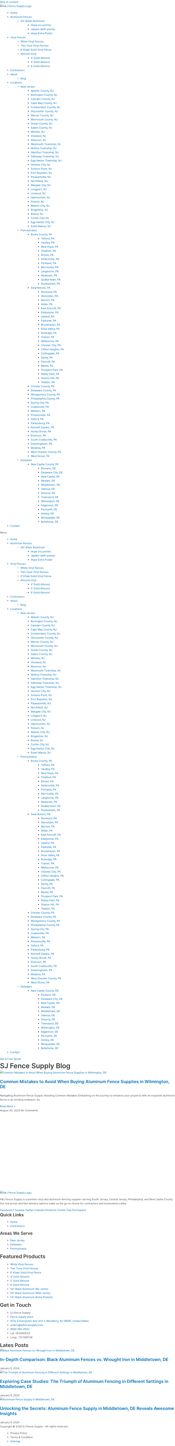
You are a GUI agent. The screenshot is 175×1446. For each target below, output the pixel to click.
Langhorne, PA (50, 271)
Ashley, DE (47, 513)
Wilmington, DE (50, 501)
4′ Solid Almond (40, 58)
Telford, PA (47, 238)
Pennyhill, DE (49, 509)
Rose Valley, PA (50, 328)
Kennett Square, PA (42, 427)
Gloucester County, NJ (44, 111)
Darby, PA (47, 357)
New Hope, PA (49, 246)
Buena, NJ (37, 213)
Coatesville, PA (40, 406)
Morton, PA (48, 300)
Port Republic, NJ (41, 172)
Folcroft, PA (48, 361)
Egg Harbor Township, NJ (46, 160)
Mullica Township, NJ (43, 148)
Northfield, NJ (39, 181)
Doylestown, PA (50, 283)
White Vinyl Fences (32, 41)
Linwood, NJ (38, 193)
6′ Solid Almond (40, 66)
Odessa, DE (48, 488)
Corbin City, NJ (40, 218)
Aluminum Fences (21, 16)
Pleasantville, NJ (41, 177)
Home (13, 12)
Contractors (17, 70)
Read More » (7, 1106)
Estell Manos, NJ (41, 226)
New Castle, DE (50, 476)
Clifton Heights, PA (52, 349)
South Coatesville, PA (44, 439)
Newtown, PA (49, 275)
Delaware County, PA (43, 390)
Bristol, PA (47, 255)
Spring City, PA (40, 402)
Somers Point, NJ (41, 168)
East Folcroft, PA (51, 308)
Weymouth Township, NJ (46, 144)
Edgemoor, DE (49, 505)
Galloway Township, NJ (45, 156)
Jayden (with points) (43, 29)
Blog (23, 78)
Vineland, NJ (38, 136)
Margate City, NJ (41, 185)
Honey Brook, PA (41, 431)
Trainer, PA (47, 337)
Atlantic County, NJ (42, 90)
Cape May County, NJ (44, 103)
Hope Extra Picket (41, 33)
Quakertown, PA (50, 279)
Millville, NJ (38, 131)
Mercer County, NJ (42, 115)
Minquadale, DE (50, 517)
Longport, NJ (38, 189)
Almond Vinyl (28, 53)
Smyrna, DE (48, 493)
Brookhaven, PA (50, 324)
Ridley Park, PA (50, 374)
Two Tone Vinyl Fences (35, 45)
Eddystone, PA (49, 312)
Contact (15, 525)
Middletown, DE (50, 484)
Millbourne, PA (50, 341)
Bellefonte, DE (49, 521)
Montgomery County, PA (45, 394)
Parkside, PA (48, 320)
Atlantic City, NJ (40, 205)
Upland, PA (47, 316)
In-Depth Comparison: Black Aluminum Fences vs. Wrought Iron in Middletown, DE (84, 1359)
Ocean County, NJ (41, 123)
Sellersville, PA (50, 259)
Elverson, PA (38, 435)
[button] (87, 533)
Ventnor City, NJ (40, 164)
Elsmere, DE (48, 468)
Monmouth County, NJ (44, 119)
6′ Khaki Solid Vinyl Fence (36, 49)
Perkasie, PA (48, 263)
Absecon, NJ (38, 140)
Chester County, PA (42, 386)
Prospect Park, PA (52, 369)
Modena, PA (38, 447)
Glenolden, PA (49, 296)
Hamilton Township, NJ (45, 152)
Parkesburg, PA (40, 423)
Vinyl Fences (18, 37)
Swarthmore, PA (40, 287)
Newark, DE (48, 480)
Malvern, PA (38, 411)
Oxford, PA (37, 419)
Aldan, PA (46, 304)
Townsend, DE (49, 497)
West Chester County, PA (46, 452)
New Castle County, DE (45, 464)
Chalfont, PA (48, 250)
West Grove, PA (40, 456)
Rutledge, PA (49, 333)
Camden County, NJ (43, 99)
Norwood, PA (49, 291)
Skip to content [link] (9, 2)
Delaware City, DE (52, 472)
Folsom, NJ (37, 201)
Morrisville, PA (49, 267)
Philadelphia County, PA (45, 398)
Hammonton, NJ (40, 197)
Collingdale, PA (50, 353)
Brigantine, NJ (39, 209)
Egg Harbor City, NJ (42, 222)
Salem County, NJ (41, 127)
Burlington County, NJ (44, 94)
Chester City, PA (51, 345)
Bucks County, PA (41, 234)
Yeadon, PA (48, 382)
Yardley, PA (48, 242)
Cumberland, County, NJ (45, 107)
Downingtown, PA (41, 443)
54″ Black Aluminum (33, 21)
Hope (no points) (41, 25)
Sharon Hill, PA (50, 378)
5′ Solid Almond (40, 62)
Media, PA (47, 365)
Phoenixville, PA (40, 415)
